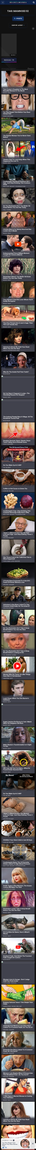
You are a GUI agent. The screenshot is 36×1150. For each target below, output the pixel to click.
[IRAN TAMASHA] (18, 2)
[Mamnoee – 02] (9, 45)
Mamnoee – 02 (9, 60)
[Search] (33, 2)
